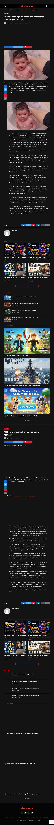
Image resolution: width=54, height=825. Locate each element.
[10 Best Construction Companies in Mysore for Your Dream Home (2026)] (39, 269)
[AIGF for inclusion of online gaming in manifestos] (27, 460)
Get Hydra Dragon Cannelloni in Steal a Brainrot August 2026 (25, 317)
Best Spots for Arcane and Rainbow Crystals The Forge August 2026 (23, 794)
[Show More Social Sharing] (34, 47)
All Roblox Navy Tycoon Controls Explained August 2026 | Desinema (23, 385)
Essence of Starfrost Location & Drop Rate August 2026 (24, 296)
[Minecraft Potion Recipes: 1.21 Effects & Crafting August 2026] (7, 304)
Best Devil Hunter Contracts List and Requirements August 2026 (22, 733)
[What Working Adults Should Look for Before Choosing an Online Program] (15, 269)
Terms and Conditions (42, 817)
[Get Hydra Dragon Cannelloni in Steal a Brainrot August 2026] (7, 319)
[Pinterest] (5, 95)
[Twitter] (5, 89)
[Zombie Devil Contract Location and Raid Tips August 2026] (7, 311)
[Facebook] (5, 86)
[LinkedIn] (5, 92)
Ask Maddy (38, 820)
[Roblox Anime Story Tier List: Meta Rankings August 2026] (27, 749)
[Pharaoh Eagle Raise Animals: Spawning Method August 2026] (7, 697)
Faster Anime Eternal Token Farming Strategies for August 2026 (25, 688)
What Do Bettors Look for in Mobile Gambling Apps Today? (15, 258)
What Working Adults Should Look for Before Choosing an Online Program (15, 278)
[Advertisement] (27, 34)
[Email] (5, 98)
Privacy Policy (18, 817)
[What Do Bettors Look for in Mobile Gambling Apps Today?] (15, 249)
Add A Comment (27, 286)
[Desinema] (27, 6)
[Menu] (5, 6)
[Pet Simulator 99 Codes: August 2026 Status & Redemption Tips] (27, 401)
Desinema (19, 820)
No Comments (25, 22)
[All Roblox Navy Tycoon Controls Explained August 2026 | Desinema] (27, 371)
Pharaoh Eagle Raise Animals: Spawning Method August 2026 (25, 695)
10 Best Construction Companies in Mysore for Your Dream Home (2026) (38, 278)
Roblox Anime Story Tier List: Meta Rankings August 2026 (21, 763)
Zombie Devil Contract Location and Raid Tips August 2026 (24, 310)
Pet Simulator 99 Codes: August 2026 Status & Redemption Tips (22, 416)
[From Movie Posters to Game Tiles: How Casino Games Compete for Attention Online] (39, 249)
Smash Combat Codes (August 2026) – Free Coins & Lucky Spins (25, 681)
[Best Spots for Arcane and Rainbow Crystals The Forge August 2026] (27, 779)
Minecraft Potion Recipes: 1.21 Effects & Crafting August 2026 (25, 303)
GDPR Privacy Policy (29, 817)
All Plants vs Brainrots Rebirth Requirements (18, 355)
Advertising (9, 817)
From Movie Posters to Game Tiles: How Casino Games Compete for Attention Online (38, 258)
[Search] (48, 6)
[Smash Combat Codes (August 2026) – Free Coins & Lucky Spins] (7, 682)
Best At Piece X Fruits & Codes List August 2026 (22, 674)
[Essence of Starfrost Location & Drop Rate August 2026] (7, 297)
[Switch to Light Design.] (46, 6)
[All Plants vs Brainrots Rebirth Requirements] (27, 341)
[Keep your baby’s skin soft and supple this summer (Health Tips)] (27, 65)
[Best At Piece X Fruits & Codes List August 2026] (7, 675)
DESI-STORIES (11, 22)
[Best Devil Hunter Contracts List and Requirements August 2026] (27, 719)
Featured (6, 13)
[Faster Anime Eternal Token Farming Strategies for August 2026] (7, 689)
